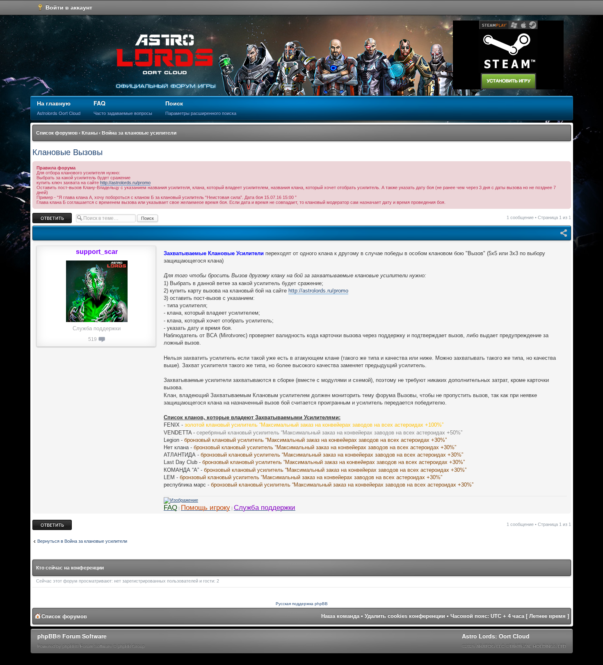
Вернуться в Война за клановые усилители (82, 541)
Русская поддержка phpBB (302, 603)
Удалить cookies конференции (405, 616)
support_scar (97, 251)
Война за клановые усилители (139, 133)
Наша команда (340, 616)
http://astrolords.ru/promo (125, 182)
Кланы (90, 133)
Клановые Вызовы (67, 152)
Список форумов (57, 133)
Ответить (42, 215)
